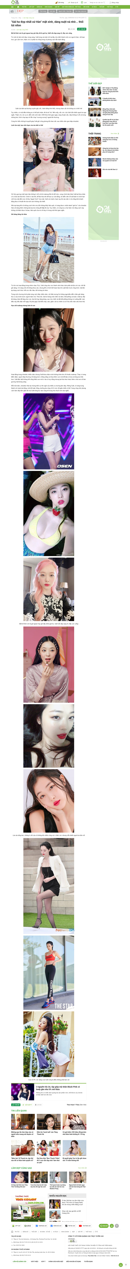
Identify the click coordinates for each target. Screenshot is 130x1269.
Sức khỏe (86, 7)
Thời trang (43, 11)
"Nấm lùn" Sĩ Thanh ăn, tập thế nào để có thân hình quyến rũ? (22, 1159)
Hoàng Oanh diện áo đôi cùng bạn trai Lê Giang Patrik (110, 139)
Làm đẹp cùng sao (80, 11)
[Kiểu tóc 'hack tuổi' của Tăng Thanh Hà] (49, 1122)
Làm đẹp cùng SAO (22, 29)
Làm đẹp (52, 11)
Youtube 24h (87, 1226)
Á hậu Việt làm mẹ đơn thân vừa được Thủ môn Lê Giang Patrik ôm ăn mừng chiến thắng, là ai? (73, 1202)
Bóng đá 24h (57, 1226)
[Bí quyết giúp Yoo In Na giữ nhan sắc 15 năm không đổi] (74, 1148)
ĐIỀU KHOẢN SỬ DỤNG (73, 1261)
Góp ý (43, 1261)
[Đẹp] (20, 11)
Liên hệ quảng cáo (19, 1261)
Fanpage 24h (43, 1226)
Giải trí (57, 7)
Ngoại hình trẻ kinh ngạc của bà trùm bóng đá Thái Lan (77, 1186)
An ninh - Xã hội (45, 1231)
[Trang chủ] (14, 11)
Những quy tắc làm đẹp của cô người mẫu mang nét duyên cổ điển (22, 1134)
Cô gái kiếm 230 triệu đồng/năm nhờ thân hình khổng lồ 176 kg (74, 1133)
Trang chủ (14, 18)
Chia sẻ (83, 29)
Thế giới (34, 1231)
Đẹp (20, 18)
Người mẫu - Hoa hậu (65, 11)
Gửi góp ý (28, 1105)
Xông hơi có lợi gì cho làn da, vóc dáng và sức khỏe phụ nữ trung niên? (111, 150)
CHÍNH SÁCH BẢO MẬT (55, 1261)
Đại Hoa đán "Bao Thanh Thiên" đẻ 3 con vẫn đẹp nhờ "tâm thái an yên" (48, 1160)
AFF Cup (31, 7)
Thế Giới (101, 7)
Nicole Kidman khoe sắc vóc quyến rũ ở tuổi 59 (110, 160)
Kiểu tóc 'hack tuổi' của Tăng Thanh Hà (47, 1133)
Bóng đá (39, 7)
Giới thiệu (34, 1261)
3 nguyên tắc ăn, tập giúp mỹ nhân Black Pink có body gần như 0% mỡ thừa (58, 1088)
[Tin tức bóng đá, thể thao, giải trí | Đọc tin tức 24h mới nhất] (15, 2)
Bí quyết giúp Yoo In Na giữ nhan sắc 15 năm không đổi (74, 1159)
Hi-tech (94, 7)
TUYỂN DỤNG (88, 1261)
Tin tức (24, 7)
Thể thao (110, 7)
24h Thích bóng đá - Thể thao (71, 7)
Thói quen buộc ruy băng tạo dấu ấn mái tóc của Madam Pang (58, 1186)
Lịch (85, 2)
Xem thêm (81, 1168)
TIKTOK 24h (71, 1226)
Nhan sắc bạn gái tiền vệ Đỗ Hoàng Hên (71, 1212)
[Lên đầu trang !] (126, 1265)
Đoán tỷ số (74, 2)
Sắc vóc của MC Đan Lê (110, 169)
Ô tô (116, 7)
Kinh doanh (48, 7)
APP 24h (17, 1226)
